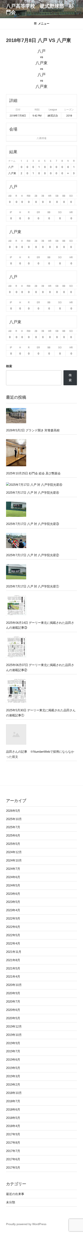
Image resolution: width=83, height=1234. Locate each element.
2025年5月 (13, 843)
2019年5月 (13, 1068)
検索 (9, 366)
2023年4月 (13, 910)
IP (11, 212)
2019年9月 (13, 1043)
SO (71, 195)
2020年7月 (13, 1001)
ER (38, 212)
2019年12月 (14, 1026)
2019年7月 (13, 1051)
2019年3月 (13, 1076)
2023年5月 (13, 902)
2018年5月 (13, 1118)
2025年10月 (14, 819)
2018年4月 (13, 1126)
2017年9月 (13, 1134)
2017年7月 (13, 1151)
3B (42, 195)
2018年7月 (13, 1101)
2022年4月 (13, 943)
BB (63, 195)
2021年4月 (13, 976)
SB (56, 195)
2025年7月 (13, 827)
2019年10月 (14, 1034)
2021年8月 (13, 960)
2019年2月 (13, 1084)
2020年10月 (14, 985)
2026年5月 (13, 810)
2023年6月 (13, 893)
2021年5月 (13, 968)
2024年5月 (13, 885)
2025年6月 (13, 835)
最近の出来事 (15, 1194)
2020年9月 (13, 993)
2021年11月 (13, 951)
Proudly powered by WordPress (26, 1224)
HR (49, 195)
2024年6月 (13, 877)
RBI (28, 195)
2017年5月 (13, 1167)
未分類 (10, 1202)
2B (35, 195)
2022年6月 (13, 926)
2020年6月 (13, 1010)
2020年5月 (13, 1018)
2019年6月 (13, 1059)
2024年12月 (14, 852)
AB (9, 195)
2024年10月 (14, 860)
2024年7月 (13, 868)
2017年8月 (13, 1142)
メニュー (43, 23)
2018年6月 (13, 1109)
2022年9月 (13, 918)
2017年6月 (13, 1159)
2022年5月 (13, 935)
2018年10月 (14, 1093)
